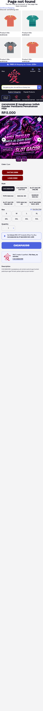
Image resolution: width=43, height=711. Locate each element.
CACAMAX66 (21, 245)
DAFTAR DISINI (12, 172)
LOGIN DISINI (12, 178)
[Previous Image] (4, 140)
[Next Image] (39, 140)
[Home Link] (14, 76)
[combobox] (19, 87)
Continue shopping (7, 8)
